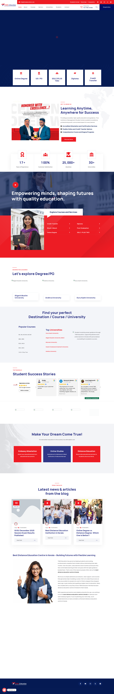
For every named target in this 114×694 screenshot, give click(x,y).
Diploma (75, 78)
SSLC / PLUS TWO (83, 232)
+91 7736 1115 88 (88, 7)
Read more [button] (41, 394)
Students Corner (74, 2)
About (25, 7)
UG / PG (39, 78)
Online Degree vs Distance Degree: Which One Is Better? (87, 533)
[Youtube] (101, 2)
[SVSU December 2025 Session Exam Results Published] (26, 511)
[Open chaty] (4, 690)
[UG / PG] (39, 73)
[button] (100, 387)
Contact (67, 7)
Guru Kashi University (52, 333)
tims (15, 527)
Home (19, 7)
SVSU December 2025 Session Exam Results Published (24, 533)
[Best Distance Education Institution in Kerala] (57, 511)
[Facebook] (97, 2)
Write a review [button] (24, 390)
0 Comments (22, 527)
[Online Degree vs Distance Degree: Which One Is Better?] (88, 511)
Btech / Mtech (52, 228)
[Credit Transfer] (93, 73)
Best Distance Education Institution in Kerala (56, 531)
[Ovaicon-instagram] (104, 2)
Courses (33, 7)
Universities (49, 7)
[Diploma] (75, 73)
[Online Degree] (21, 73)
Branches (83, 2)
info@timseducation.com (27, 2)
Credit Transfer (93, 79)
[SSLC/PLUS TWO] (57, 73)
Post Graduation (83, 228)
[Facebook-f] (80, 684)
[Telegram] (110, 2)
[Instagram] (90, 684)
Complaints (91, 2)
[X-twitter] (107, 2)
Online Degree (21, 78)
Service (40, 7)
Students (58, 7)
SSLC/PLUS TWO (57, 79)
